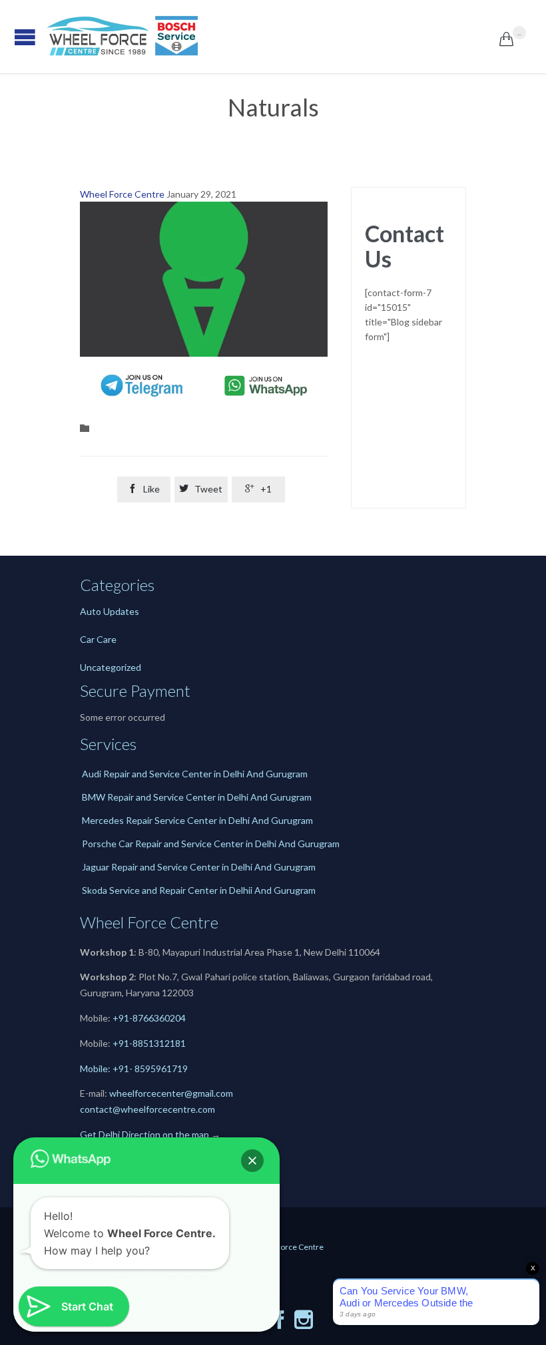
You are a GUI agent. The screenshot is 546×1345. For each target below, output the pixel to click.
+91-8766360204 (149, 1018)
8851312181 (159, 1043)
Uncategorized (110, 667)
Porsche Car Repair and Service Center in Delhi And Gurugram (211, 843)
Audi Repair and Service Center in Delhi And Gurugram (195, 773)
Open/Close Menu (13, 37)
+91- (123, 1043)
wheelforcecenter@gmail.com (171, 1093)
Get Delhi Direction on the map (144, 1134)
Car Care (98, 639)
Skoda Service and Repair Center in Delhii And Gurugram (199, 890)
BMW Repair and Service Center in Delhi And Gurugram (197, 797)
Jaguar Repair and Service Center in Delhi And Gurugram (199, 866)
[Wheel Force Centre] (273, 36)
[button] (252, 1160)
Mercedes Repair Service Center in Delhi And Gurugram (197, 820)
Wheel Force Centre (122, 194)
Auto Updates (109, 611)
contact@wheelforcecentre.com (147, 1109)
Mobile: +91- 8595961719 (134, 1068)
